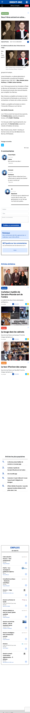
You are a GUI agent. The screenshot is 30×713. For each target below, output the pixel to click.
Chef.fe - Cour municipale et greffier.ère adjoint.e (8, 570)
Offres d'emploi (15, 6)
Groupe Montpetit (6, 563)
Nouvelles (4, 288)
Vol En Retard (5, 648)
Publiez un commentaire (11, 225)
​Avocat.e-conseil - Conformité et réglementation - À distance (8, 656)
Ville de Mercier (6, 574)
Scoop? (26, 5)
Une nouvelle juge (12, 474)
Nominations (5, 13)
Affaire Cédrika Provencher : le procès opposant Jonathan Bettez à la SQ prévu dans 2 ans (17, 488)
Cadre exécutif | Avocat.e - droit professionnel (7, 558)
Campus (4, 363)
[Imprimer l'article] (28, 304)
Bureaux (4, 328)
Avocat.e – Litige (7, 590)
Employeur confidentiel (7, 628)
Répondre (10, 163)
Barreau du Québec (6, 606)
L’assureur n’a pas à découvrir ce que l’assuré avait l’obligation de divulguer (17, 480)
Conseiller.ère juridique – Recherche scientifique (9, 581)
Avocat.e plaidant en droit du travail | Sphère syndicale (9, 612)
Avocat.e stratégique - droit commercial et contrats (9, 634)
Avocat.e (5, 644)
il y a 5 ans (10, 157)
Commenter (16, 304)
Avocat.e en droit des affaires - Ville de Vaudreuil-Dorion (8, 623)
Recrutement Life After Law (8, 593)
